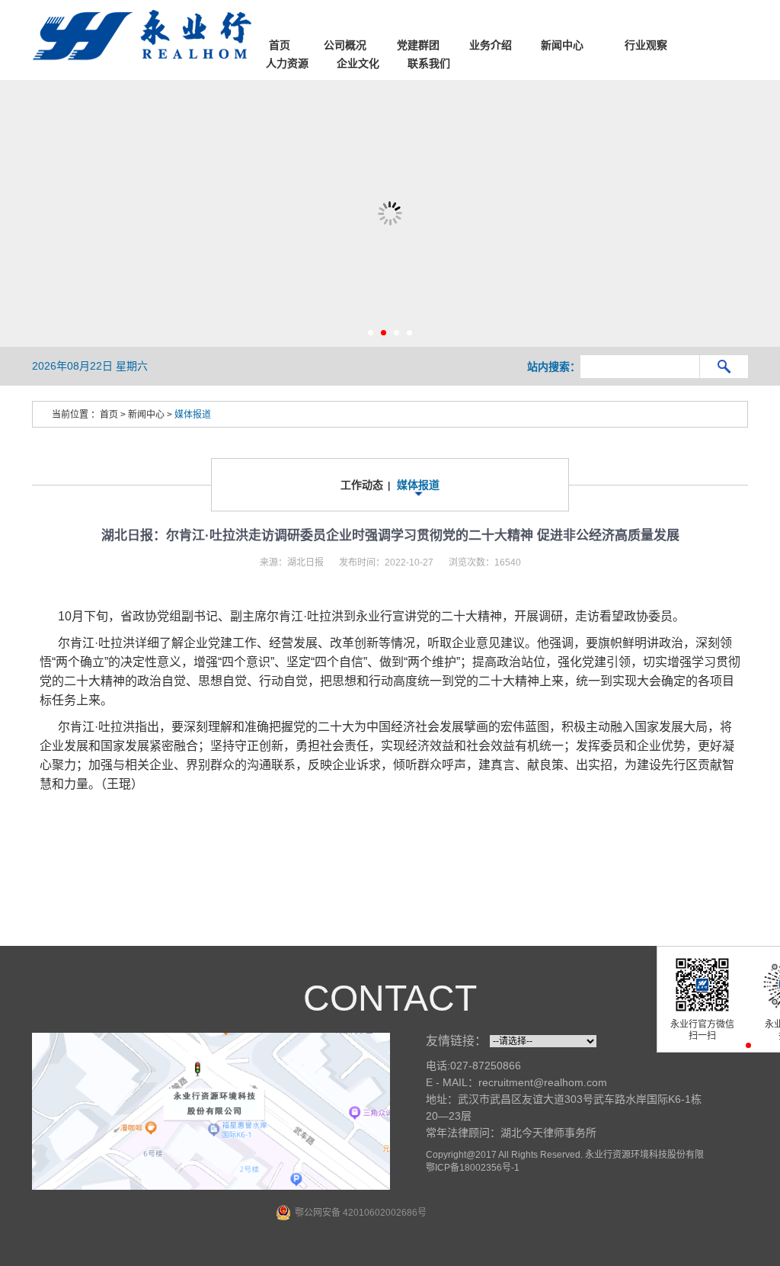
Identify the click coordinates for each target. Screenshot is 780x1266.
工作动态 (361, 485)
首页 (109, 414)
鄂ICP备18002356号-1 (472, 1167)
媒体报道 (192, 414)
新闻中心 (146, 414)
